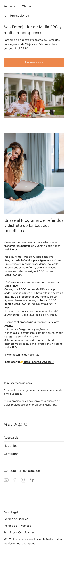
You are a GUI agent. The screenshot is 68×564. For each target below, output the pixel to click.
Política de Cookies (16, 519)
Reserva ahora (34, 62)
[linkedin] (32, 480)
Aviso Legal (11, 512)
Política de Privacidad (17, 525)
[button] (34, 424)
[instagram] (23, 480)
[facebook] (14, 480)
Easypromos (26, 329)
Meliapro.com (29, 336)
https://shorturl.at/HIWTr (38, 361)
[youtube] (6, 480)
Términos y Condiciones (19, 532)
